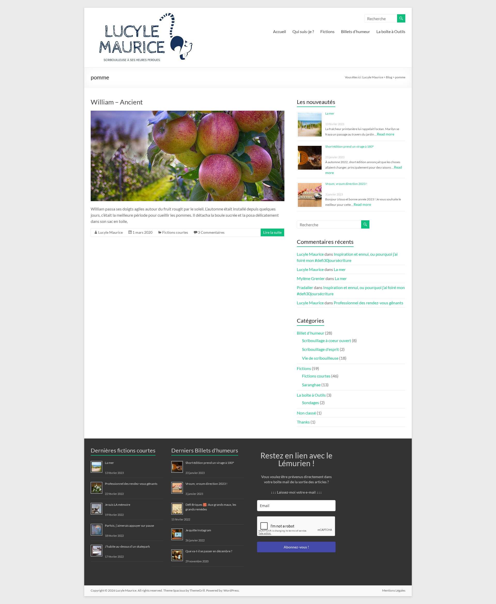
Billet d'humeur (310, 332)
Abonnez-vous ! (296, 547)
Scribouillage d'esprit (320, 349)
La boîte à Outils (390, 31)
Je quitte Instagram (198, 530)
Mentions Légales (393, 590)
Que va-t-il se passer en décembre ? (208, 551)
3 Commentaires (211, 232)
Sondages (310, 402)
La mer (329, 113)
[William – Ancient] (187, 113)
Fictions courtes (175, 232)
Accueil (279, 31)
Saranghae (311, 384)
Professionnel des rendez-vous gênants (368, 302)
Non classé (306, 412)
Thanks (303, 421)
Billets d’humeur (355, 31)
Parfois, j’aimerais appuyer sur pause (129, 525)
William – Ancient (117, 102)
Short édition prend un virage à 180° (349, 146)
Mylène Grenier (311, 278)
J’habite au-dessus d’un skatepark (127, 546)
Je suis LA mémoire (117, 505)
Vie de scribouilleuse (320, 358)
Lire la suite (272, 232)
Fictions (327, 31)
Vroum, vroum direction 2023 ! (346, 184)
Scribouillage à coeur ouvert (326, 340)
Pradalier (305, 287)
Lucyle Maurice (110, 232)
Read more (385, 134)
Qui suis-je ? (303, 31)
